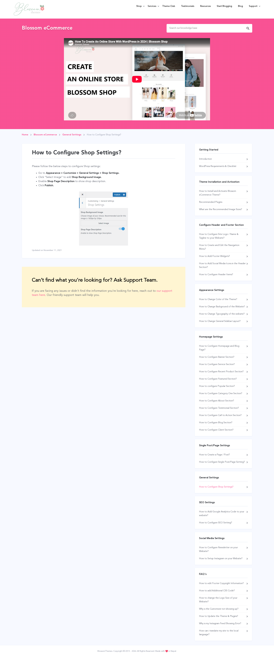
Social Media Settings (212, 538)
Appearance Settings (211, 290)
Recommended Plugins (210, 202)
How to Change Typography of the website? (222, 314)
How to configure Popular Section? (217, 386)
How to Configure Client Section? (216, 430)
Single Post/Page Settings (214, 445)
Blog (240, 6)
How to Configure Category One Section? (220, 393)
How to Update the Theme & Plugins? (218, 616)
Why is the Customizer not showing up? (218, 609)
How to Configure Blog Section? (215, 423)
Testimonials (187, 6)
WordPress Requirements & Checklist (217, 166)
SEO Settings (207, 502)
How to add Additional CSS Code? (217, 591)
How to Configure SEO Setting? (215, 523)
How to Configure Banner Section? (216, 357)
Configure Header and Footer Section (221, 225)
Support (253, 6)
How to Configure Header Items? (216, 274)
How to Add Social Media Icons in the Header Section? (222, 265)
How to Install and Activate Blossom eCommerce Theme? (217, 193)
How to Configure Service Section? (217, 364)
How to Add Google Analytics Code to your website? (221, 514)
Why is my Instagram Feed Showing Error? (220, 623)
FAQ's (203, 574)
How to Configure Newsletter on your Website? (218, 549)
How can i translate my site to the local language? (218, 633)
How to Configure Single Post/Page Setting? (222, 462)
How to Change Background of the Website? (222, 307)
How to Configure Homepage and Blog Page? (219, 348)
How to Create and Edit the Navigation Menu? (219, 247)
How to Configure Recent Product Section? (221, 372)
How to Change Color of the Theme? (218, 299)
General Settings (209, 477)
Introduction (205, 159)
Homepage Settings (211, 337)
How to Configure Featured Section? (218, 379)
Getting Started (208, 150)
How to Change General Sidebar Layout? (220, 321)
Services (152, 6)
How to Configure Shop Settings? (216, 487)
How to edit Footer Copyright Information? (221, 583)
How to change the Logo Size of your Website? (218, 600)
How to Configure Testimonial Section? (219, 408)
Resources (205, 6)
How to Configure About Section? (216, 401)
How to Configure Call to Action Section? (220, 415)
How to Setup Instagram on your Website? (220, 558)
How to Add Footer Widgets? (214, 256)
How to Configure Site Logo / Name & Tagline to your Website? (218, 236)
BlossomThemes (104, 651)
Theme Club (168, 6)
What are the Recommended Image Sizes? (220, 209)
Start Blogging (224, 6)
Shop (139, 6)
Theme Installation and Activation (219, 182)
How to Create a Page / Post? (214, 455)
